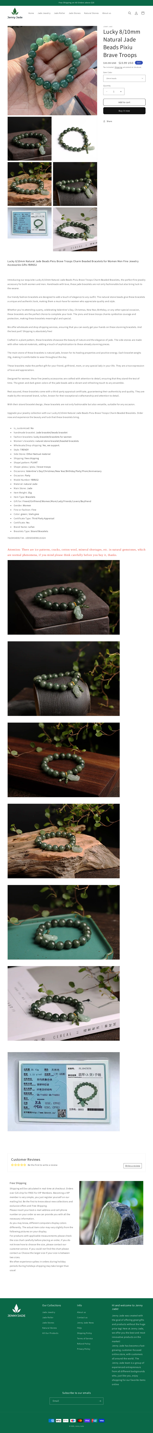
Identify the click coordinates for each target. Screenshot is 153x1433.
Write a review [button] (132, 1165)
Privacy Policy (83, 1349)
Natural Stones (49, 1328)
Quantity (107, 85)
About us (81, 1312)
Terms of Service (85, 1338)
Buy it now (124, 110)
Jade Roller (47, 1317)
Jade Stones (48, 1322)
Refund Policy (83, 1343)
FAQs (79, 1328)
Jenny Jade (79, 1426)
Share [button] (109, 121)
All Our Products (50, 1333)
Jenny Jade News (85, 1322)
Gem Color (107, 72)
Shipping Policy (84, 1333)
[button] (129, 13)
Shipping (118, 67)
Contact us (82, 1317)
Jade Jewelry (48, 1312)
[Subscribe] (100, 1401)
